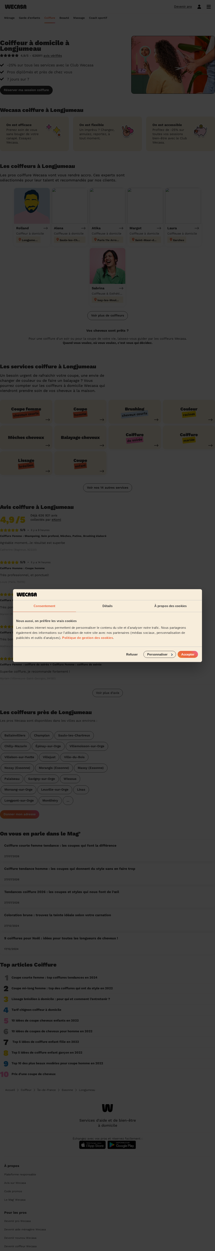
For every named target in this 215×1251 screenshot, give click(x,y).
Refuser (132, 654)
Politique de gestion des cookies (87, 637)
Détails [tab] (107, 606)
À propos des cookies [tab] (170, 606)
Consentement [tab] (44, 606)
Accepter (187, 654)
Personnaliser (157, 654)
